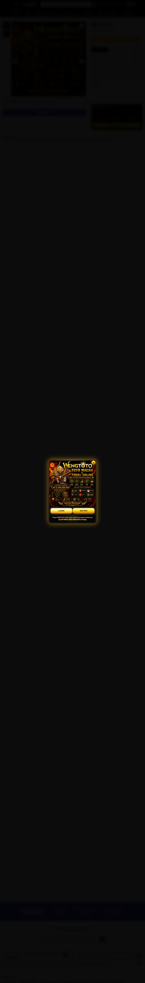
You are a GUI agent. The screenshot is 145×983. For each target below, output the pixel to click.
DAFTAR (83, 511)
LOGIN (61, 511)
